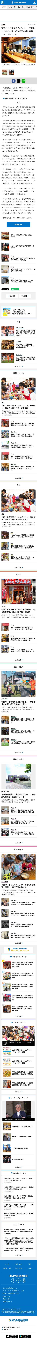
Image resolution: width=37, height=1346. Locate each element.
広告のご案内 (6, 1299)
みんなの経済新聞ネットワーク (18, 1320)
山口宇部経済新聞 (18, 2)
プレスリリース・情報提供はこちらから (13, 1291)
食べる (10, 7)
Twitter (18, 1280)
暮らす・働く (30, 7)
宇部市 (9, 34)
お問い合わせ (6, 1296)
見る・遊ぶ (17, 7)
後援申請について (7, 1301)
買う (23, 7)
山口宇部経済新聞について (10, 1288)
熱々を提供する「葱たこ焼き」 (16, 98)
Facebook (13, 1280)
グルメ (4, 34)
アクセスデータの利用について (11, 1293)
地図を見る (18, 224)
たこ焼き (15, 34)
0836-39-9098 (12, 91)
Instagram (24, 1280)
